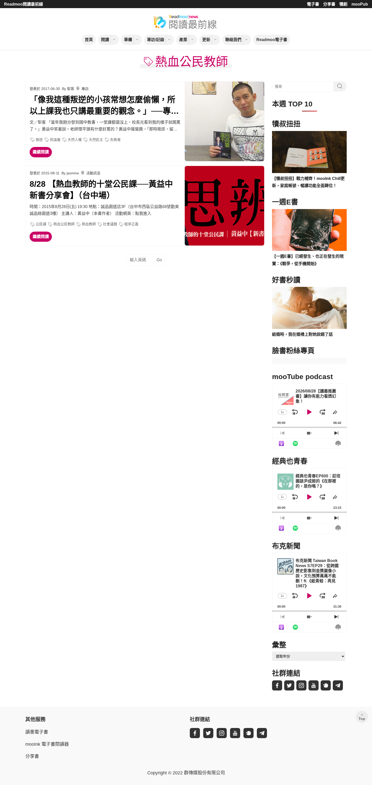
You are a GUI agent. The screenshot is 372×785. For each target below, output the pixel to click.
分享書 (329, 4)
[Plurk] (326, 685)
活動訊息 (93, 173)
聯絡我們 (233, 40)
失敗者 (115, 140)
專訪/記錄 (155, 40)
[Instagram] (301, 685)
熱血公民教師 (64, 224)
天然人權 (75, 140)
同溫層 (55, 140)
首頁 (89, 40)
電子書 (313, 4)
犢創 (343, 4)
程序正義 (131, 224)
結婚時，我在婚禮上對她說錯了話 (302, 334)
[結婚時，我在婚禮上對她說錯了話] (309, 308)
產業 (183, 40)
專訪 (85, 89)
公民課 (41, 224)
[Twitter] (289, 685)
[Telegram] (338, 685)
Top (362, 719)
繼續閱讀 (41, 152)
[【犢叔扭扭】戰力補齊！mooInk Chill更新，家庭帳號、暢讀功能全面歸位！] (309, 152)
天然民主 (96, 140)
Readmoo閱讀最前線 (23, 4)
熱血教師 (89, 224)
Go (159, 260)
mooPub (360, 4)
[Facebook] (277, 685)
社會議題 (110, 224)
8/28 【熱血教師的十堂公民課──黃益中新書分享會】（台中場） (101, 189)
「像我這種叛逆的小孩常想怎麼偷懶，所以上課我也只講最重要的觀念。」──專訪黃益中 (104, 106)
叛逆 (39, 140)
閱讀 (105, 40)
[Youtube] (313, 685)
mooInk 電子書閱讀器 (47, 744)
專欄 (128, 40)
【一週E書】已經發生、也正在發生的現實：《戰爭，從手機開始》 (308, 260)
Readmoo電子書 (271, 40)
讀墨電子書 (36, 732)
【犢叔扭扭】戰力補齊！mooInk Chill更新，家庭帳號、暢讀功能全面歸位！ (308, 182)
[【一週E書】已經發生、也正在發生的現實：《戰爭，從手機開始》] (309, 230)
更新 (206, 40)
